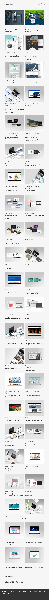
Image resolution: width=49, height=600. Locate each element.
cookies (35, 591)
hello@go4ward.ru (13, 581)
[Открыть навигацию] (43, 4)
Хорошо (43, 597)
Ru (39, 4)
